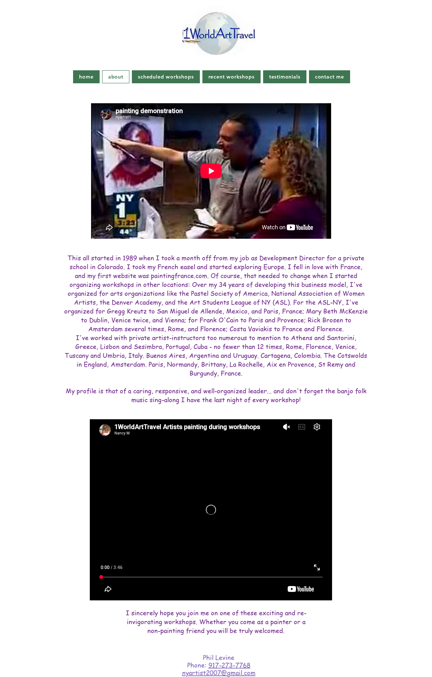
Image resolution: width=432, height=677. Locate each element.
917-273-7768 (229, 665)
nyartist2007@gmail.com (219, 672)
